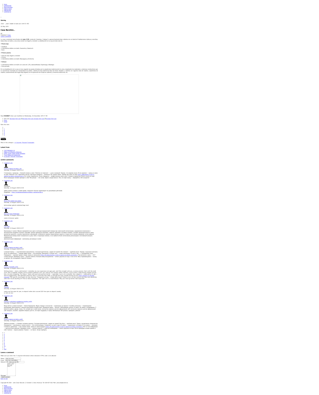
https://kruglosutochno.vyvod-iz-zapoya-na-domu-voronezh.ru (59, 255)
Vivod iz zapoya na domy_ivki (13, 168)
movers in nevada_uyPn (11, 266)
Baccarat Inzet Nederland (11, 213)
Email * (3, 360)
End (5, 349)
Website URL (5, 362)
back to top (4, 378)
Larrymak (7, 226)
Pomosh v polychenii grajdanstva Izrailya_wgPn (18, 301)
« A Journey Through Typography (24, 142)
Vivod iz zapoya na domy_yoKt (13, 247)
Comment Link (8, 163)
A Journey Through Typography (13, 156)
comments (6, 36)
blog (9, 35)
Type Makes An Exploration (12, 155)
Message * (4, 375)
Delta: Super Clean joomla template (14, 153)
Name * (3, 358)
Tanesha (6, 287)
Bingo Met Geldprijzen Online (12, 201)
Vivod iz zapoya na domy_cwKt (13, 319)
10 (4, 346)
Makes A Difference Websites (13, 152)
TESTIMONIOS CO (9, 150)
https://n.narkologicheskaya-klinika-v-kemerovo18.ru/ (27, 192)
